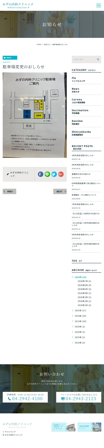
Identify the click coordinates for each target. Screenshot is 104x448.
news (8, 57)
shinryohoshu (81, 133)
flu (78, 79)
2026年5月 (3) (84, 289)
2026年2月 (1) (84, 301)
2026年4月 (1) (84, 293)
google (61, 174)
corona (78, 100)
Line (47, 174)
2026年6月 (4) (84, 285)
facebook (40, 174)
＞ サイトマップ (9, 432)
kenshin (77, 122)
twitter (54, 174)
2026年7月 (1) (84, 281)
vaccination (80, 111)
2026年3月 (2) (84, 297)
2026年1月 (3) (84, 305)
